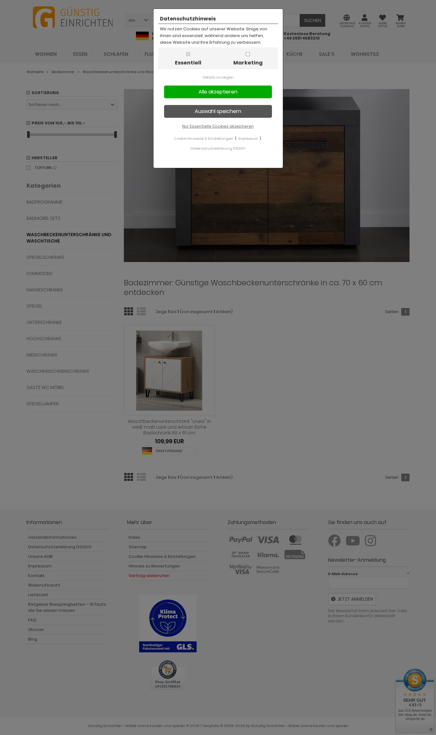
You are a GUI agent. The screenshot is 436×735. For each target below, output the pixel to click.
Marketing (248, 62)
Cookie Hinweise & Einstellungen (203, 138)
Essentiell (188, 62)
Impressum (248, 138)
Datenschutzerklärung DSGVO (218, 148)
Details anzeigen (218, 77)
